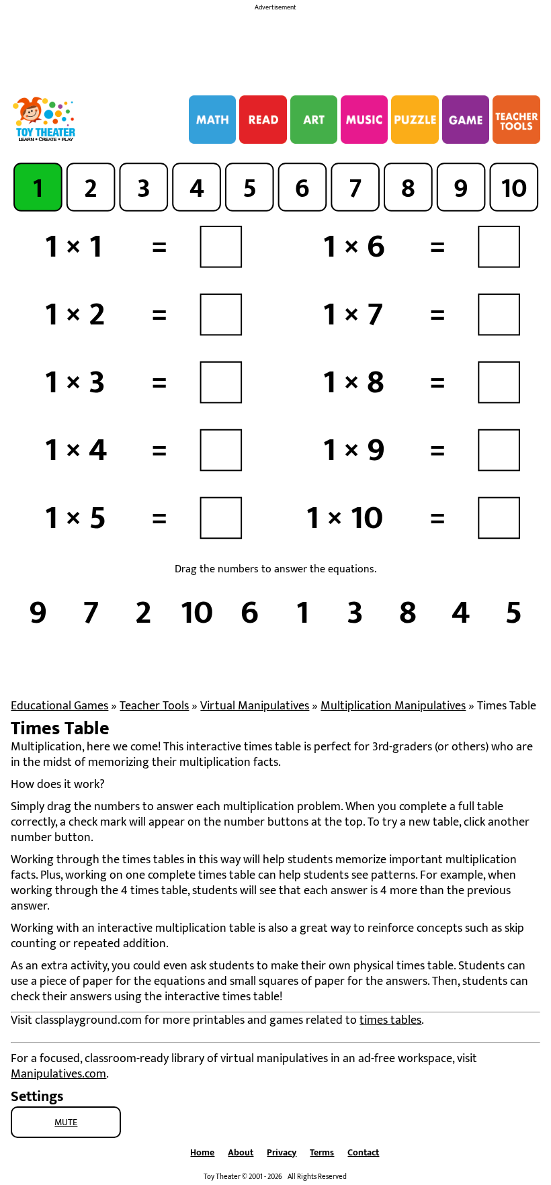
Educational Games (59, 706)
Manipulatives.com (58, 1074)
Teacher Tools (154, 706)
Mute (65, 1122)
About (240, 1152)
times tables (390, 1020)
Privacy (281, 1152)
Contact (363, 1152)
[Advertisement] (275, 49)
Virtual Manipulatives (254, 706)
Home (202, 1152)
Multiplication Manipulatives (393, 706)
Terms (322, 1152)
